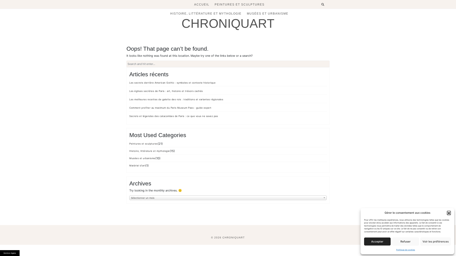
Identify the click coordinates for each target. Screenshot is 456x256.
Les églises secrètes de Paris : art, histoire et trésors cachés (166, 91)
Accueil (201, 4)
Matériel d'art (137, 165)
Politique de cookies (405, 250)
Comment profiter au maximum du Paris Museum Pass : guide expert (170, 107)
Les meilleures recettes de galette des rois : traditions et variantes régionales (176, 99)
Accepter (377, 241)
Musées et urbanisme (267, 13)
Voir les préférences (436, 241)
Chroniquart (228, 23)
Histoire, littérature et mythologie (206, 13)
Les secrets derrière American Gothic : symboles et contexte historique (172, 82)
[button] (449, 213)
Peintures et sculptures (240, 4)
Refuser (405, 241)
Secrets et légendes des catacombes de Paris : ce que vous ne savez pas (173, 116)
